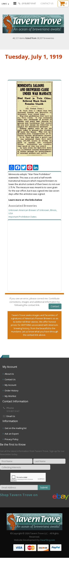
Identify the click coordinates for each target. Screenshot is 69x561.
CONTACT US (47, 3)
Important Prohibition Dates (23, 216)
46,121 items (19, 38)
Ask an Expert (12, 433)
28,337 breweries (45, 38)
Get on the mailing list (15, 428)
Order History (11, 390)
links (4, 3)
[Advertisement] (34, 255)
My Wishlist (10, 396)
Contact (55, 306)
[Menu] (14, 3)
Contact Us (10, 379)
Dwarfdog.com (47, 539)
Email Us (11, 416)
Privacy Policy (11, 439)
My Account (10, 384)
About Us (9, 373)
